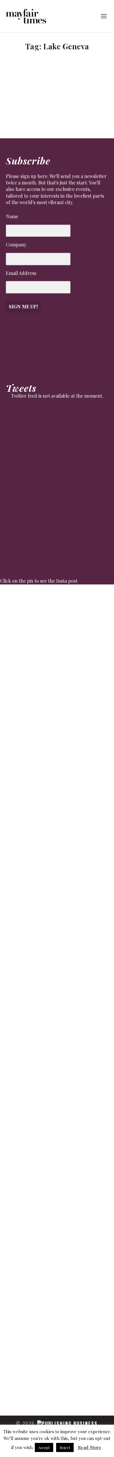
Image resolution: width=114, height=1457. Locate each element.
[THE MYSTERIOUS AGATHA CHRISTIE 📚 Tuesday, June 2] (57, 991)
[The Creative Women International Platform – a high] (57, 1113)
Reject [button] (65, 1447)
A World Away (28, 78)
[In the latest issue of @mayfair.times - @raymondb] (57, 1256)
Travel (32, 86)
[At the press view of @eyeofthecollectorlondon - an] (57, 784)
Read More (89, 1447)
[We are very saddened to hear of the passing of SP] (57, 737)
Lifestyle (18, 86)
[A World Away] (58, 67)
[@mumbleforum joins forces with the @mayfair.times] (57, 871)
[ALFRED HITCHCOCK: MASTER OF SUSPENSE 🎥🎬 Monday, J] (57, 650)
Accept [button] (44, 1447)
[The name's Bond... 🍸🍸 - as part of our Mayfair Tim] (57, 1372)
